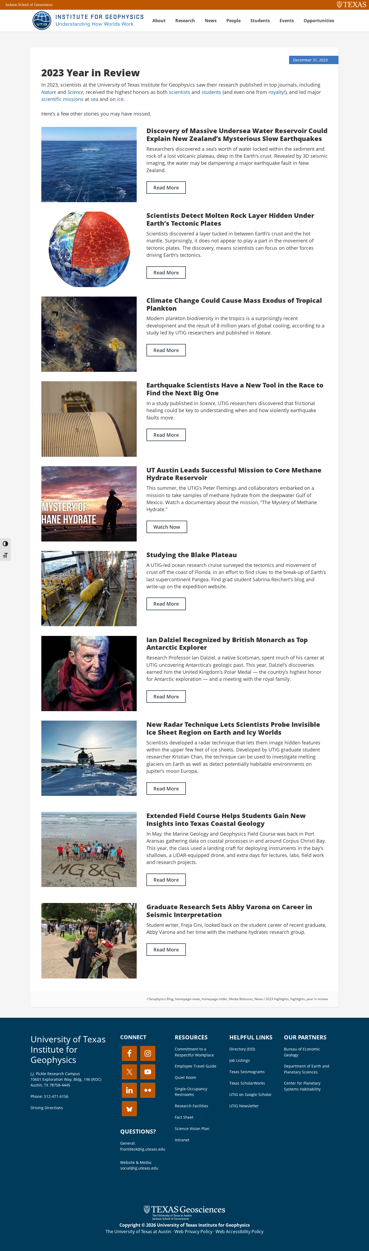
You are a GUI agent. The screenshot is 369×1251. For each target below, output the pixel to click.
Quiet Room (185, 1077)
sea (94, 99)
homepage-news (187, 999)
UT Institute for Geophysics (87, 20)
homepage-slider (214, 999)
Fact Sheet (184, 1117)
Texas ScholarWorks (247, 1083)
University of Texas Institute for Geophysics (68, 1049)
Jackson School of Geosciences (28, 5)
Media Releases (241, 999)
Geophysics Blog (161, 999)
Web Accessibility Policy (239, 1231)
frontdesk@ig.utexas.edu (142, 1149)
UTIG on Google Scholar (250, 1094)
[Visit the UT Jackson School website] (184, 1219)
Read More (166, 187)
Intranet (182, 1139)
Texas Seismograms (247, 1071)
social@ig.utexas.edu (139, 1168)
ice (120, 99)
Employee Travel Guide (195, 1066)
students (211, 92)
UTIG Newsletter (244, 1105)
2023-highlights (277, 999)
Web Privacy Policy (193, 1231)
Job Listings (239, 1060)
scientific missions (62, 99)
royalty (276, 92)
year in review (317, 999)
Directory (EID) (242, 1049)
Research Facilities (191, 1105)
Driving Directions (47, 1107)
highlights (297, 999)
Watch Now (166, 527)
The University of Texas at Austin (138, 1231)
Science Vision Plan (192, 1128)
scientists (179, 92)
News (258, 999)
